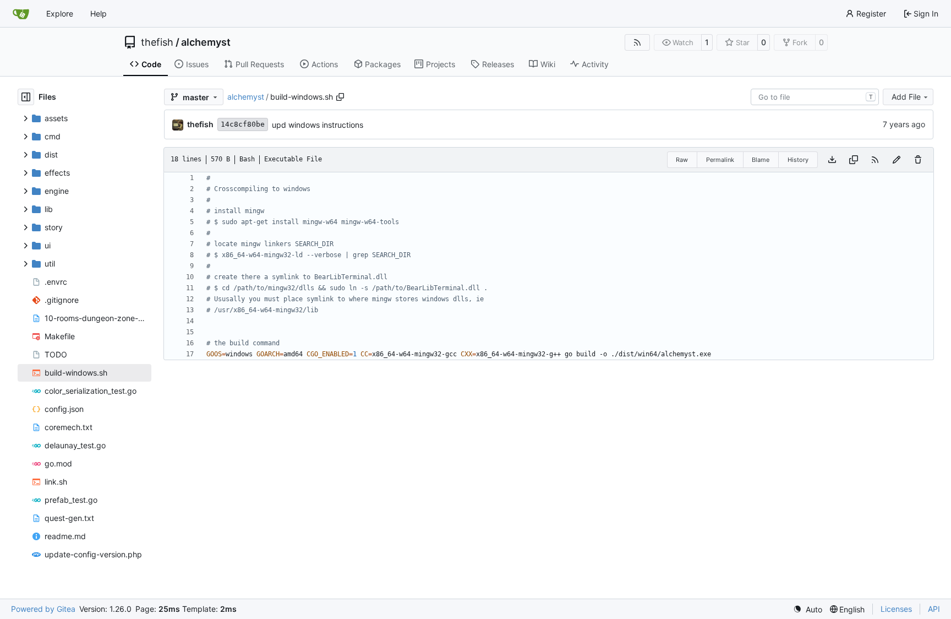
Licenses (896, 608)
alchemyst (206, 42)
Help (98, 13)
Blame (760, 160)
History (798, 160)
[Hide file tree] (26, 97)
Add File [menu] (906, 96)
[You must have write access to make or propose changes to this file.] (918, 160)
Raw (682, 160)
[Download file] (832, 160)
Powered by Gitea (43, 608)
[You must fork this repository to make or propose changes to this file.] (896, 160)
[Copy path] (340, 97)
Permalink (720, 160)
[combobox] (815, 97)
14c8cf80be (243, 124)
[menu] (807, 609)
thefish (157, 42)
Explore (59, 13)
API (934, 608)
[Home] (21, 14)
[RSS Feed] (637, 42)
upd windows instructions (317, 124)
